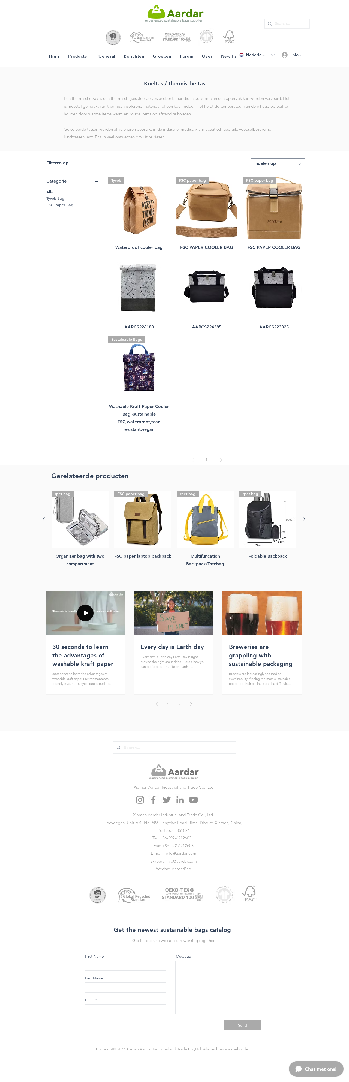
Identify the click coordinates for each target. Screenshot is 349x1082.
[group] (174, 533)
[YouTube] (193, 799)
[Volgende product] (304, 519)
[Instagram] (140, 799)
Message (183, 956)
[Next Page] (221, 460)
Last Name (94, 978)
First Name (94, 956)
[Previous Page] (192, 460)
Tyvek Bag (55, 198)
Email (89, 1000)
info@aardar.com (181, 853)
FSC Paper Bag (59, 204)
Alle (49, 192)
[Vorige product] (43, 519)
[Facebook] (153, 799)
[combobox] (278, 163)
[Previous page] (156, 704)
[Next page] (191, 704)
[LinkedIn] (180, 799)
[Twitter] (166, 799)
